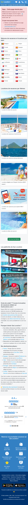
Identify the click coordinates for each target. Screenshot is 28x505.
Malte (5, 66)
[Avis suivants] (26, 417)
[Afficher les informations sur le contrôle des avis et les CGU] (23, 406)
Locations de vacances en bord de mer (11, 134)
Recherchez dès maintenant (10, 387)
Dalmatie (5, 373)
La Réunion (7, 62)
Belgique (6, 43)
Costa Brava (7, 337)
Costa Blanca (19, 358)
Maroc (20, 66)
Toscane (13, 362)
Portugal (6, 73)
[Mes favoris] (16, 2)
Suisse (20, 77)
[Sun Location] (6, 1)
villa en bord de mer (15, 318)
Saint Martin (21, 73)
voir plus (16, 417)
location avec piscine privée (10, 315)
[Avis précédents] (2, 417)
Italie (19, 58)
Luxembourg (21, 62)
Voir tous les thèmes (14, 239)
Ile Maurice (7, 58)
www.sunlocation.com (10, 26)
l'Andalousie (22, 356)
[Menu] (25, 2)
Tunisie (6, 81)
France (6, 51)
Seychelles (7, 77)
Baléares (5, 339)
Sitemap (18, 479)
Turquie (20, 81)
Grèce (19, 51)
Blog (24, 477)
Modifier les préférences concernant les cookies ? (14, 499)
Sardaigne (14, 363)
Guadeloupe (7, 54)
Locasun (23, 479)
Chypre (20, 43)
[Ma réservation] (19, 2)
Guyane (20, 54)
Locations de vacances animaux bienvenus (12, 158)
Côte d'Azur (16, 352)
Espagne (20, 47)
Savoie (22, 339)
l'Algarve (15, 367)
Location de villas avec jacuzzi (9, 231)
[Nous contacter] (22, 2)
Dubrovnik (24, 373)
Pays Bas (20, 69)
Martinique (6, 69)
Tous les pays (12, 479)
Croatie (6, 47)
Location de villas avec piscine (9, 110)
